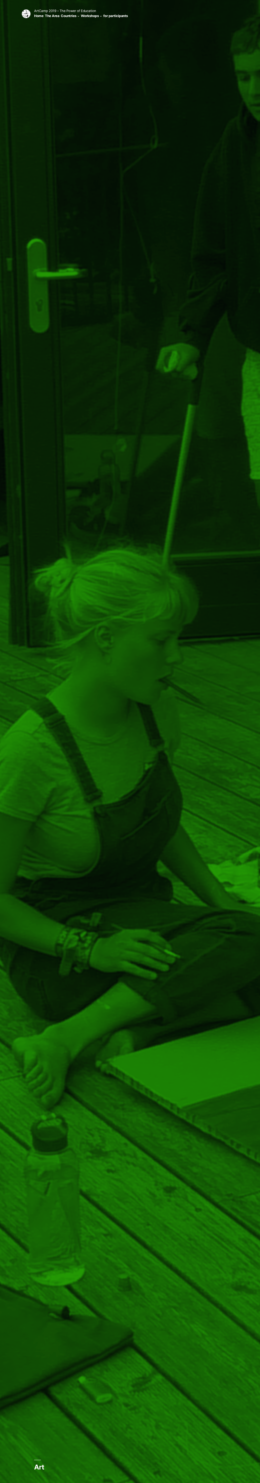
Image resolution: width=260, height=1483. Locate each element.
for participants (115, 16)
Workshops (90, 16)
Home (38, 16)
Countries (69, 16)
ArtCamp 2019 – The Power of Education (65, 11)
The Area (52, 16)
